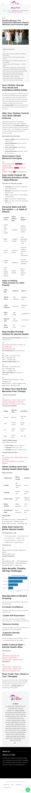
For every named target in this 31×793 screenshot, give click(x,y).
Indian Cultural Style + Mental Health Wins (13, 78)
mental (4, 604)
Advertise (18, 784)
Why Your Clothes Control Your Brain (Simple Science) (14, 58)
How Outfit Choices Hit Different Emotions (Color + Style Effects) (15, 61)
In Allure (23, 781)
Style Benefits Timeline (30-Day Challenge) (13, 74)
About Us (6, 784)
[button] (28, 790)
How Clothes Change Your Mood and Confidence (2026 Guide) (14, 54)
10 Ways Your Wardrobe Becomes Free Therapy (14, 69)
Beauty (8, 10)
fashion (6, 272)
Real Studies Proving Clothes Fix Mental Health (14, 67)
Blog (12, 784)
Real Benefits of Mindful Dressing (11, 76)
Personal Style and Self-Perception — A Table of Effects (14, 64)
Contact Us (7, 787)
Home (4, 10)
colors (5, 314)
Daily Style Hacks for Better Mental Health (13, 73)
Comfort (7, 542)
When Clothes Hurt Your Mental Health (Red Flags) (15, 71)
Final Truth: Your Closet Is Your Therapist (13, 80)
